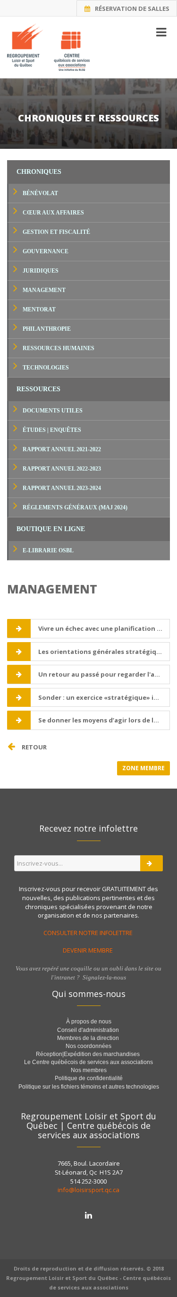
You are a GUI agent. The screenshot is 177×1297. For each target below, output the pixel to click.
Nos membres (89, 1070)
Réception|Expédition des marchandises (88, 1054)
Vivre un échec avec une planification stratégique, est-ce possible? (103, 628)
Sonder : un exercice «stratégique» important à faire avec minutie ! (103, 697)
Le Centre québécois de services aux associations (88, 1062)
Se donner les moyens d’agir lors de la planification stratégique (103, 720)
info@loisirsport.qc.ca (88, 1189)
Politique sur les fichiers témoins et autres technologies (88, 1086)
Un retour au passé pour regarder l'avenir (103, 674)
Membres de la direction (88, 1038)
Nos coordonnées (88, 1046)
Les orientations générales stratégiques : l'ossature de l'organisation (103, 651)
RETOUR (34, 747)
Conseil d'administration (88, 1030)
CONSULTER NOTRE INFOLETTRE (88, 932)
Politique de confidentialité (89, 1078)
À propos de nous (88, 1021)
